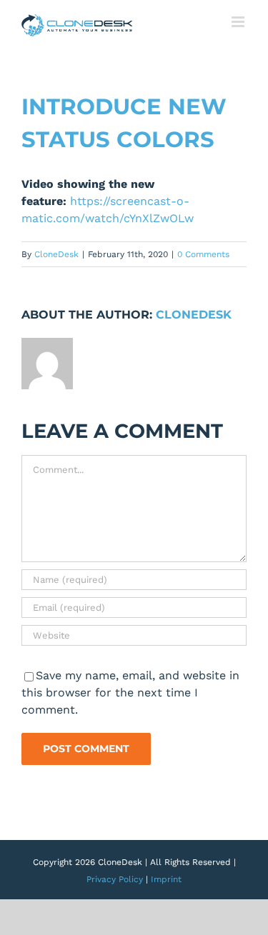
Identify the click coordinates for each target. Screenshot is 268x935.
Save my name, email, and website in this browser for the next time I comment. (130, 692)
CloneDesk (56, 254)
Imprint (166, 879)
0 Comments (203, 254)
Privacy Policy (114, 879)
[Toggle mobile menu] (239, 21)
